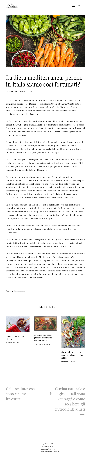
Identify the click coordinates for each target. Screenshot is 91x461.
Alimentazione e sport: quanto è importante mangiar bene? (44, 338)
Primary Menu (73, 5)
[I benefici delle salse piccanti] (18, 324)
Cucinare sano (12, 91)
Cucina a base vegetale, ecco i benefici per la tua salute (72, 355)
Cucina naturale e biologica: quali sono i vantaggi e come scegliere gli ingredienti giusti (67, 398)
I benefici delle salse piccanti (15, 337)
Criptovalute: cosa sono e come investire (21, 393)
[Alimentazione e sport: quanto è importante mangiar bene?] (45, 323)
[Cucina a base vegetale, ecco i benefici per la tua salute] (73, 332)
